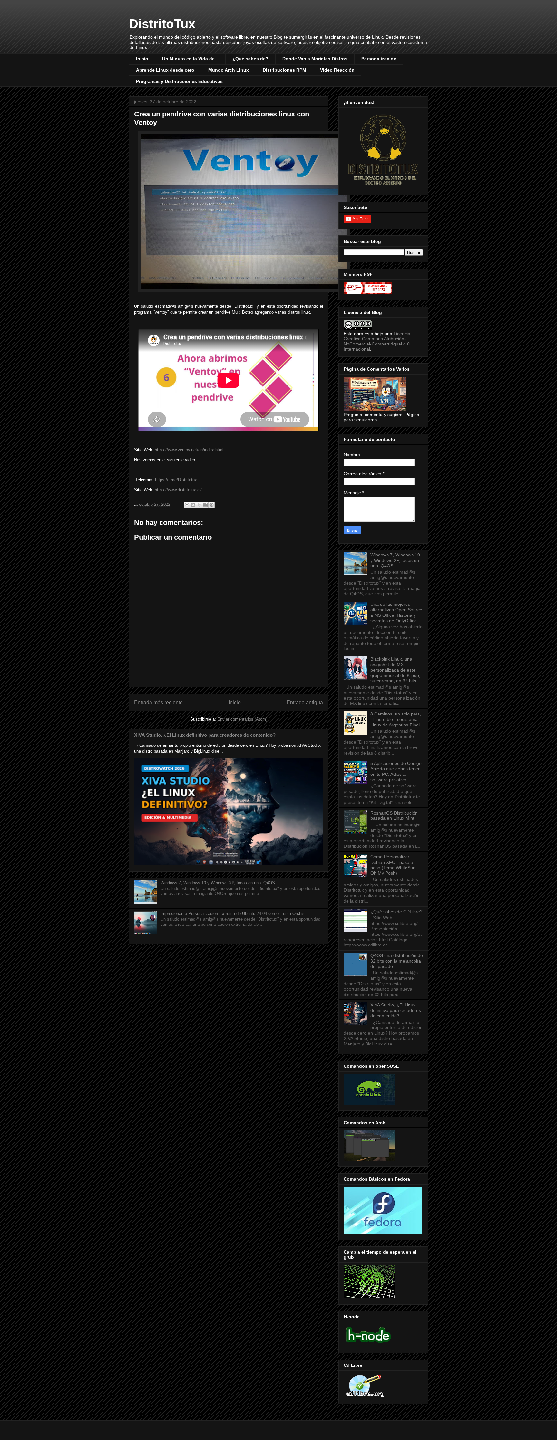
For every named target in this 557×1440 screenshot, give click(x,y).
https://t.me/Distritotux (176, 479)
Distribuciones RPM (284, 70)
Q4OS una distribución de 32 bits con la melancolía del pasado (396, 961)
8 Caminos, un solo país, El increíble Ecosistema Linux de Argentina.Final (395, 719)
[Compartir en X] (199, 505)
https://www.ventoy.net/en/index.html (189, 449)
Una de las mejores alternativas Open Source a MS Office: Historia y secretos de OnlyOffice (396, 612)
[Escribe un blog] (193, 505)
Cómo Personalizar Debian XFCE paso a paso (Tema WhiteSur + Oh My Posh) (394, 864)
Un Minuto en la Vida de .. (190, 58)
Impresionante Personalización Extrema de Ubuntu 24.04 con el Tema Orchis (233, 913)
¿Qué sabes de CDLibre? (396, 911)
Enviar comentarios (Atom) (242, 719)
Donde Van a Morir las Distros (314, 58)
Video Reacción (337, 70)
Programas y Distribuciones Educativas (179, 81)
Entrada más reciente (158, 702)
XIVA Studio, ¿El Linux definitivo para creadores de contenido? (205, 735)
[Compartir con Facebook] (205, 505)
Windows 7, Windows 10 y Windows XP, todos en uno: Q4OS (218, 882)
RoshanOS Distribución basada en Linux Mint (394, 815)
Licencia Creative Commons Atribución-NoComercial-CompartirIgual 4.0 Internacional (377, 341)
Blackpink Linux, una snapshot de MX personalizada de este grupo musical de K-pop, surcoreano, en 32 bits (395, 669)
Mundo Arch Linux (228, 70)
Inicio (142, 58)
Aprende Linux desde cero (165, 70)
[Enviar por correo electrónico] (187, 505)
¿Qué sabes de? (250, 58)
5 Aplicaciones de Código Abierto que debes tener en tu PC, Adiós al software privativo (396, 771)
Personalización (378, 58)
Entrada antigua (305, 702)
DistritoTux (162, 24)
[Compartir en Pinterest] (211, 505)
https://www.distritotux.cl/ (178, 489)
